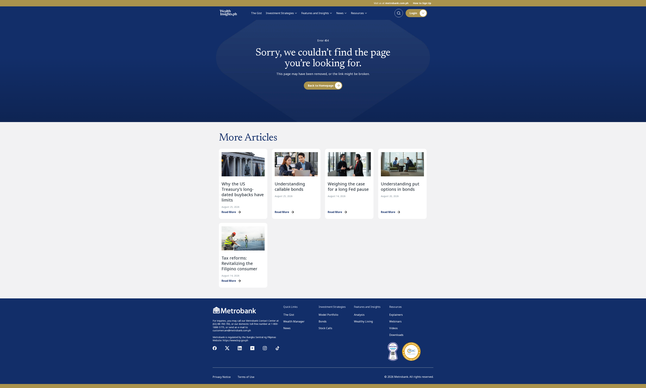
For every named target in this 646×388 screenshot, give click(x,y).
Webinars (395, 321)
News (340, 13)
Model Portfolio (328, 315)
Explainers (396, 315)
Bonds (323, 321)
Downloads (396, 335)
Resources (357, 13)
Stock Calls (325, 328)
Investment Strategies (280, 13)
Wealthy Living (363, 321)
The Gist (256, 13)
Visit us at (391, 3)
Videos (393, 328)
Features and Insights (315, 13)
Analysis (359, 315)
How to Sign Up (422, 3)
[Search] (398, 13)
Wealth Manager (293, 321)
